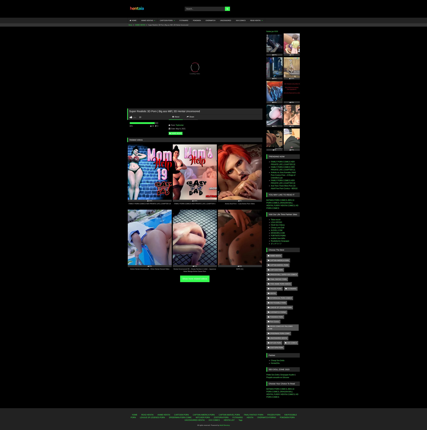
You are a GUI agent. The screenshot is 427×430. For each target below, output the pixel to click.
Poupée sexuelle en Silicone (277, 377)
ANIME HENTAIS (147, 20)
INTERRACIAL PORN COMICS (281, 298)
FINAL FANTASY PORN (278, 279)
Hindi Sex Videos (278, 225)
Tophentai (179, 125)
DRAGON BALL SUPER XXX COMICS (283, 274)
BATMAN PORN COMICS (276, 200)
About (176, 117)
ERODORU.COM (278, 233)
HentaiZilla (275, 363)
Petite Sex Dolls (272, 375)
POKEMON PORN (276, 317)
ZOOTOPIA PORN (276, 347)
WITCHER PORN (203, 417)
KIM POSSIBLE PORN (278, 303)
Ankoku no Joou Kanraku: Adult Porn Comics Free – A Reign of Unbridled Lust (283, 175)
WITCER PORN (275, 343)
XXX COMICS (241, 20)
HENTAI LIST (229, 420)
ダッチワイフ (276, 244)
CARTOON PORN (166, 20)
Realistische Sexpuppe (280, 241)
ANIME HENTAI (140, 25)
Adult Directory (225, 425)
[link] (140, 117)
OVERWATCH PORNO (278, 312)
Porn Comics (274, 321)
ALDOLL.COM (276, 230)
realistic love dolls (278, 238)
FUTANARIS (183, 20)
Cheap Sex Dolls (277, 360)
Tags (240, 420)
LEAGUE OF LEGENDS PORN (281, 307)
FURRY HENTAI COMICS (284, 205)
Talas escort (275, 220)
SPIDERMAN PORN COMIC (280, 333)
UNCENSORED (225, 20)
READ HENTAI (255, 20)
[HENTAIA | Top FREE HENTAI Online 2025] (137, 9)
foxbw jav (270, 31)
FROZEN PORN (275, 289)
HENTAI (273, 293)
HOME (134, 20)
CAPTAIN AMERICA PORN (279, 260)
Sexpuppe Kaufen (287, 375)
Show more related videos (194, 279)
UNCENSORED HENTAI (278, 338)
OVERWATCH (210, 20)
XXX (276, 31)
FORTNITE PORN (278, 236)
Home (130, 25)
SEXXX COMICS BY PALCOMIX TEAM (280, 327)
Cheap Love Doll (277, 228)
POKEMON (197, 20)
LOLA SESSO (276, 222)
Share (191, 117)
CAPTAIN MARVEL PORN (279, 265)
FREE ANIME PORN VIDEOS (280, 284)
